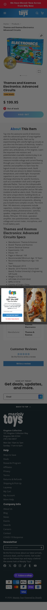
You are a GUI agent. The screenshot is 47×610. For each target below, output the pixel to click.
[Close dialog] (44, 290)
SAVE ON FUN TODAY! (12, 315)
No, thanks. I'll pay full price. (12, 319)
